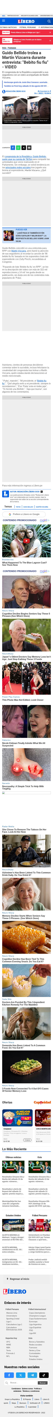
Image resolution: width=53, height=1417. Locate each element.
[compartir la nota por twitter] (23, 147)
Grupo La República (12, 1399)
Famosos (12, 48)
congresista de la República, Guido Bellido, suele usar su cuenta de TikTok (24, 158)
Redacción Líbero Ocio (15, 91)
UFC (8, 1342)
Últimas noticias (8, 27)
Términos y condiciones (31, 1391)
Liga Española (35, 1327)
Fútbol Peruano (28, 27)
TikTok (18, 507)
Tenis (8, 1350)
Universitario (11, 1316)
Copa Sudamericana (38, 1319)
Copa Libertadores (37, 1313)
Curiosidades (34, 1353)
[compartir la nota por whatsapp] (18, 147)
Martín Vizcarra (18, 251)
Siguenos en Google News (29, 147)
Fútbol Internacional (37, 1309)
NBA (8, 1347)
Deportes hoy (11, 1338)
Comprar (27, 1140)
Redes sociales (35, 1345)
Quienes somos (27, 1389)
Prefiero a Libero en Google (26, 514)
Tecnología (33, 1356)
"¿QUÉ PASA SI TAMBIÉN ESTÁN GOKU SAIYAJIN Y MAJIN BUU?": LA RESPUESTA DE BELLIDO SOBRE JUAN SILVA (32, 237)
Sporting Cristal (12, 1319)
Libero (37, 1399)
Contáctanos (16, 1389)
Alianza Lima (11, 1313)
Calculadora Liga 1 (14, 1324)
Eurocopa (33, 1321)
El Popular (27, 1399)
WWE (8, 1345)
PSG (31, 1330)
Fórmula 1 (10, 1353)
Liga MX (32, 1333)
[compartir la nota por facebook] (12, 147)
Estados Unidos (35, 1359)
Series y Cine (34, 1350)
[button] (49, 21)
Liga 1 (8, 1321)
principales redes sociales (18, 167)
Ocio (4, 48)
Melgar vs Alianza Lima (29, 15)
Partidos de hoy (13, 15)
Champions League (37, 1316)
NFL (8, 1356)
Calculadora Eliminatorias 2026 (14, 1328)
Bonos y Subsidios (37, 1342)
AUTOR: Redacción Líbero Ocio (25, 491)
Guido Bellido (28, 507)
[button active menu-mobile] (3, 21)
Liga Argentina (35, 1324)
